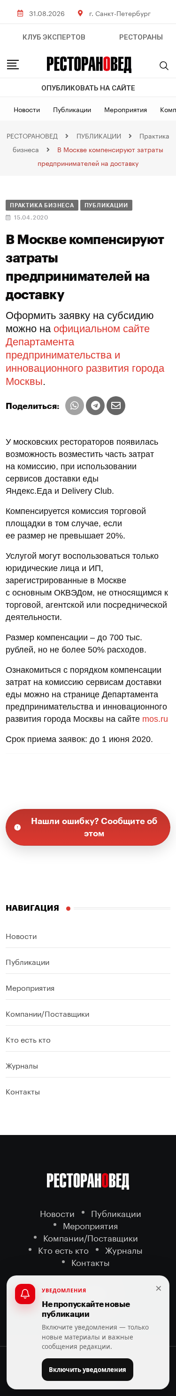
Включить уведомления (87, 1369)
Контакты (23, 1090)
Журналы (22, 1064)
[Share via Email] (116, 405)
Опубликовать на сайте (88, 88)
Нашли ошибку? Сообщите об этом (94, 827)
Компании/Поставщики (47, 1013)
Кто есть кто (28, 1039)
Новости (27, 109)
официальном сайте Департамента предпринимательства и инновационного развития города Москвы (85, 355)
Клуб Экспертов (54, 37)
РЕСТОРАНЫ (141, 37)
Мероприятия (125, 109)
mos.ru (155, 719)
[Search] (164, 65)
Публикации (72, 109)
